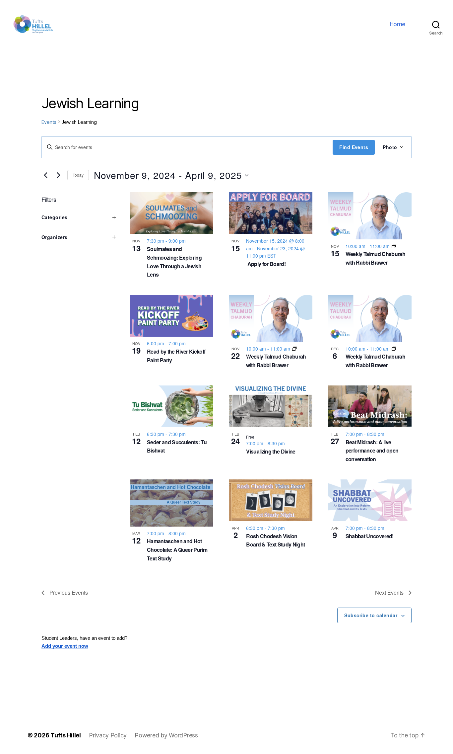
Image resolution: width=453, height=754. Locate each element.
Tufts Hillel (65, 735)
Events (48, 122)
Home (398, 24)
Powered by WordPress (166, 735)
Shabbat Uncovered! (370, 536)
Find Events (353, 147)
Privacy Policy (108, 735)
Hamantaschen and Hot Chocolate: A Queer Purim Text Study (177, 549)
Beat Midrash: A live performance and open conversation (372, 450)
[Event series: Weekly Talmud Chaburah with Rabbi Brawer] (394, 246)
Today (78, 175)
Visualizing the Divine (270, 451)
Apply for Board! (266, 264)
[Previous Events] (45, 175)
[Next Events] (58, 175)
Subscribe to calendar (370, 615)
